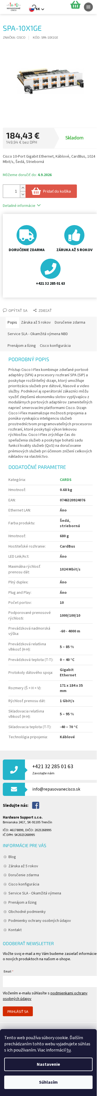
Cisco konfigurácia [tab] (55, 346)
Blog (12, 857)
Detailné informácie (19, 206)
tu (68, 1050)
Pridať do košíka (57, 191)
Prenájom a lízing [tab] (22, 346)
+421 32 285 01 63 (52, 769)
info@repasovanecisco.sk (56, 789)
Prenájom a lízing (22, 902)
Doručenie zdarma (23, 875)
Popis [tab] (12, 322)
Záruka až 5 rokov (23, 866)
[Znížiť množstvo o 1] (23, 194)
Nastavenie (48, 1064)
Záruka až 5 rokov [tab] (36, 322)
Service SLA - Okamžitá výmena (34, 893)
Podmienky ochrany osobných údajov (39, 921)
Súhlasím (48, 1082)
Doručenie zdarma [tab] (70, 322)
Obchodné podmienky (27, 912)
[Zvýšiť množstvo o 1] (23, 188)
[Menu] (88, 7)
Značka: (14, 37)
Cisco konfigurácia (23, 884)
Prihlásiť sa (17, 1011)
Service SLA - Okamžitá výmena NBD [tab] (38, 334)
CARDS (66, 480)
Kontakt (15, 930)
